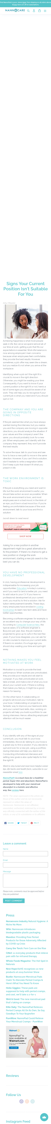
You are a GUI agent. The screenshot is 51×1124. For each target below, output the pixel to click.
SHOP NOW (26, 536)
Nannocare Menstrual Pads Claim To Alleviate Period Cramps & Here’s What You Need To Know (24, 980)
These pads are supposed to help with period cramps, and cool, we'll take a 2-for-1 (26, 991)
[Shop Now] (27, 1057)
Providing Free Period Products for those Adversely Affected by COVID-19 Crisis (26, 940)
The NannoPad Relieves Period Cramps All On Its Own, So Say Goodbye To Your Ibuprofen (25, 1010)
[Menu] (45, 10)
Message (7, 871)
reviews (15, 790)
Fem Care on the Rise (26, 948)
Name (5, 849)
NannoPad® (9, 778)
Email (5, 860)
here (20, 772)
